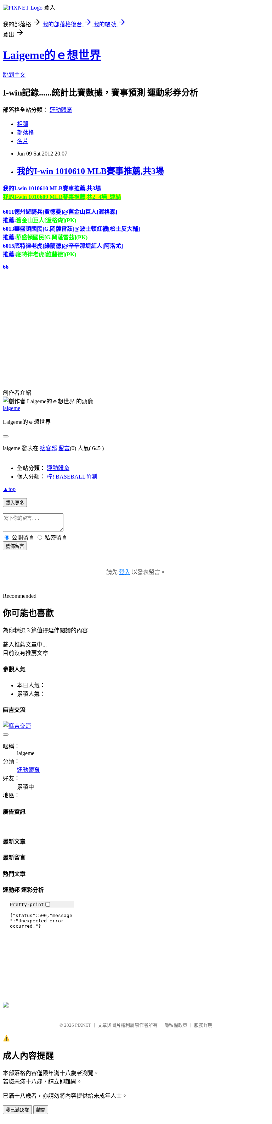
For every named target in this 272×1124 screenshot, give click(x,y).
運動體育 (61, 110)
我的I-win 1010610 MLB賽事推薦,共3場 (90, 171)
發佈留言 (15, 546)
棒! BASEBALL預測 (72, 477)
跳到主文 (14, 75)
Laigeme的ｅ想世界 (52, 55)
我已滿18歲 (17, 1110)
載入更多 (15, 503)
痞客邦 (48, 448)
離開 (40, 1110)
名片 (22, 141)
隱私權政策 (175, 1025)
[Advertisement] (56, 326)
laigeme (11, 408)
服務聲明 (203, 1025)
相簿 (22, 124)
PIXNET (83, 1025)
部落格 (25, 133)
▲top (9, 489)
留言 (64, 448)
